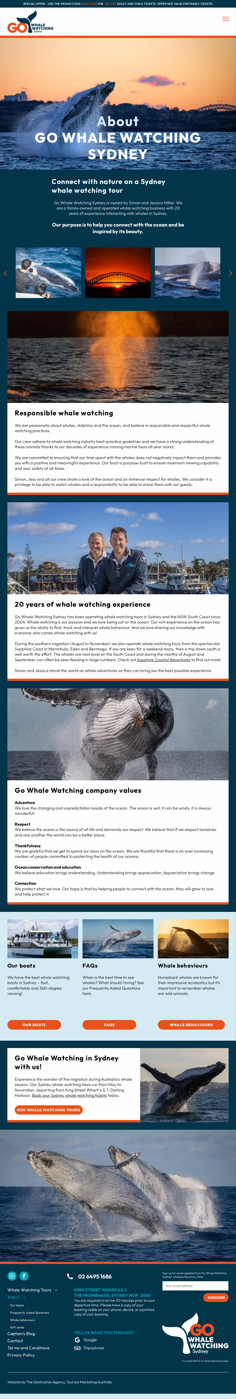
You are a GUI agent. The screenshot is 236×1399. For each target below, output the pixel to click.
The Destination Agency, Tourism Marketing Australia (69, 1382)
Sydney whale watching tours (64, 1084)
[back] (5, 272)
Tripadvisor (93, 1347)
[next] (230, 272)
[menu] (226, 19)
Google (90, 1339)
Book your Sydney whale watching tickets (69, 1095)
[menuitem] (37, 1290)
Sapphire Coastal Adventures (163, 659)
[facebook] (24, 1276)
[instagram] (12, 1276)
